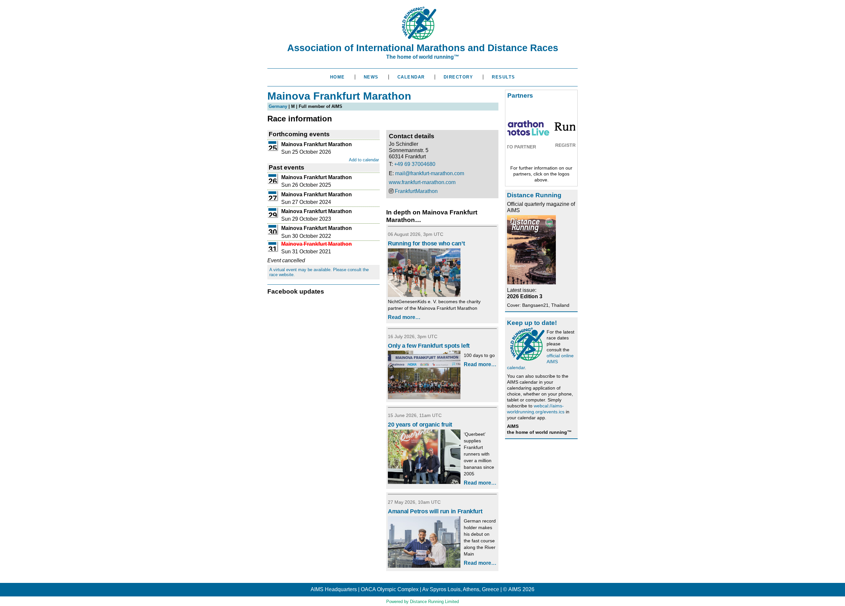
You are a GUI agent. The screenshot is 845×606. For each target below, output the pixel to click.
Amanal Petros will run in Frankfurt (435, 511)
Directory (458, 77)
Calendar (411, 77)
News (371, 77)
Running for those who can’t (426, 243)
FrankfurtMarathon (416, 191)
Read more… (404, 317)
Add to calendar (364, 159)
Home (337, 77)
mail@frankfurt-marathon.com (429, 173)
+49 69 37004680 (414, 164)
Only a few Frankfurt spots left (429, 345)
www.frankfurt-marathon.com (422, 182)
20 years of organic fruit (420, 424)
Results (503, 77)
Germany (278, 106)
